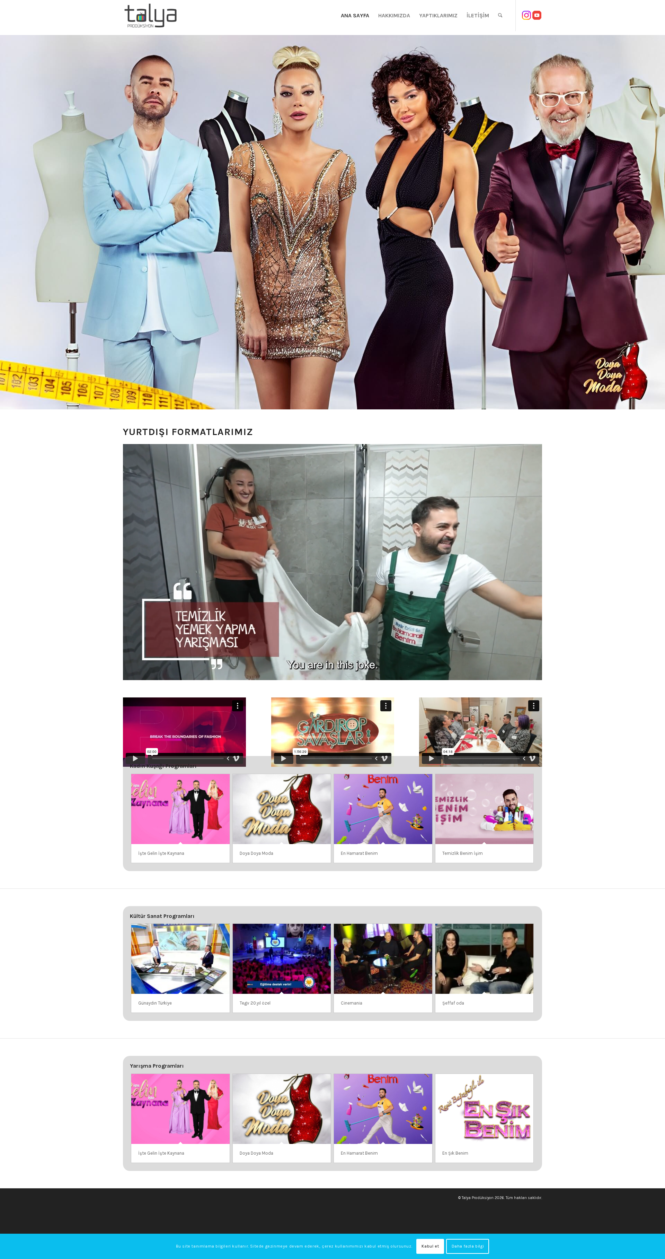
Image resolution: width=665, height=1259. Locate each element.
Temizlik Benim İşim (462, 853)
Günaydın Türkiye (155, 1003)
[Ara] (500, 15)
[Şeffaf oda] (484, 959)
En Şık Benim (455, 1153)
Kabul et (430, 1246)
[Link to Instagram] (526, 15)
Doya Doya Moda (256, 853)
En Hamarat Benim (359, 853)
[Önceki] (6, 222)
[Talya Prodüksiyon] (150, 15)
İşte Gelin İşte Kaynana (161, 853)
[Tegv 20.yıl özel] (282, 959)
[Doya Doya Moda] (282, 809)
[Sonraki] (659, 222)
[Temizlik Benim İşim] (484, 809)
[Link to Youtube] (537, 15)
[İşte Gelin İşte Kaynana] (180, 809)
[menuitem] (355, 15)
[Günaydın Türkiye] (180, 959)
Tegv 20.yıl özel (255, 1003)
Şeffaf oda (453, 1003)
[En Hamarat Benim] (383, 809)
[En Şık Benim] (484, 1109)
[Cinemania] (383, 959)
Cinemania (351, 1003)
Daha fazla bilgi (468, 1246)
